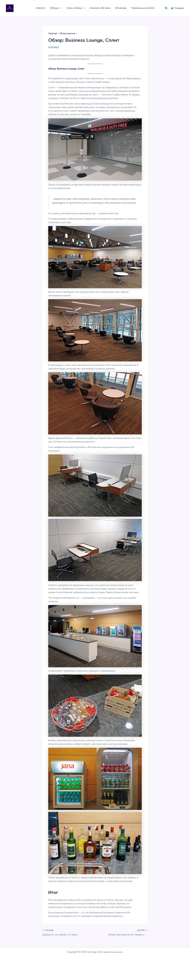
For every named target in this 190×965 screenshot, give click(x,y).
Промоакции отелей (142, 8)
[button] (60, 8)
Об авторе (120, 8)
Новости (40, 8)
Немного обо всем (100, 8)
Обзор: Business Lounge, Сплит (66, 68)
